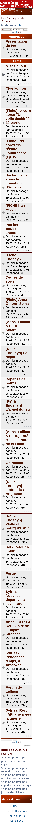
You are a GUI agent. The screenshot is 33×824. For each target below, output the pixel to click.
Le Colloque (17, 3)
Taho (22, 25)
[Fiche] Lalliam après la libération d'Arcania (18, 181)
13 (30, 106)
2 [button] (18, 32)
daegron (16, 129)
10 (23, 106)
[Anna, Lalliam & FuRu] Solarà (18, 326)
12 (28, 106)
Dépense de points (16, 381)
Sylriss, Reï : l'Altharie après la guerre (18, 714)
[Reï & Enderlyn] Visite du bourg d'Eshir (17, 522)
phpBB (13, 806)
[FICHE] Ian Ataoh (15, 207)
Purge (11, 573)
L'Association (9, 2)
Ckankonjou (16, 88)
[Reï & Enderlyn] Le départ (16, 353)
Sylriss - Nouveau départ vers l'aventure (15, 598)
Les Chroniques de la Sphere (14, 20)
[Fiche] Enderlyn (13, 257)
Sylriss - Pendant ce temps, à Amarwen (15, 659)
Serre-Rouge (18, 73)
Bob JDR (13, 7)
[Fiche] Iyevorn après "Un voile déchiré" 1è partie (18, 117)
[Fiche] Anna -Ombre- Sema (17, 302)
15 (30, 250)
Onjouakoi (14, 463)
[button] (20, 32)
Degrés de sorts (14, 279)
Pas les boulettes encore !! (13, 229)
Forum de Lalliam (14, 689)
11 (25, 106)
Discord (27, 6)
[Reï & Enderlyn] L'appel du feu (18, 405)
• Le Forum (26, 3)
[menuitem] (30, 11)
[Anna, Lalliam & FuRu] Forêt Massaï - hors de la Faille (18, 438)
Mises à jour (16, 66)
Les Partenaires (7, 7)
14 (28, 250)
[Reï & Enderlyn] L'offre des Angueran (15, 488)
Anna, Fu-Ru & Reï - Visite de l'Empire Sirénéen (18, 628)
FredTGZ (16, 580)
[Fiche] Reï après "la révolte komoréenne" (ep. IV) (17, 149)
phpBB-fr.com (18, 811)
